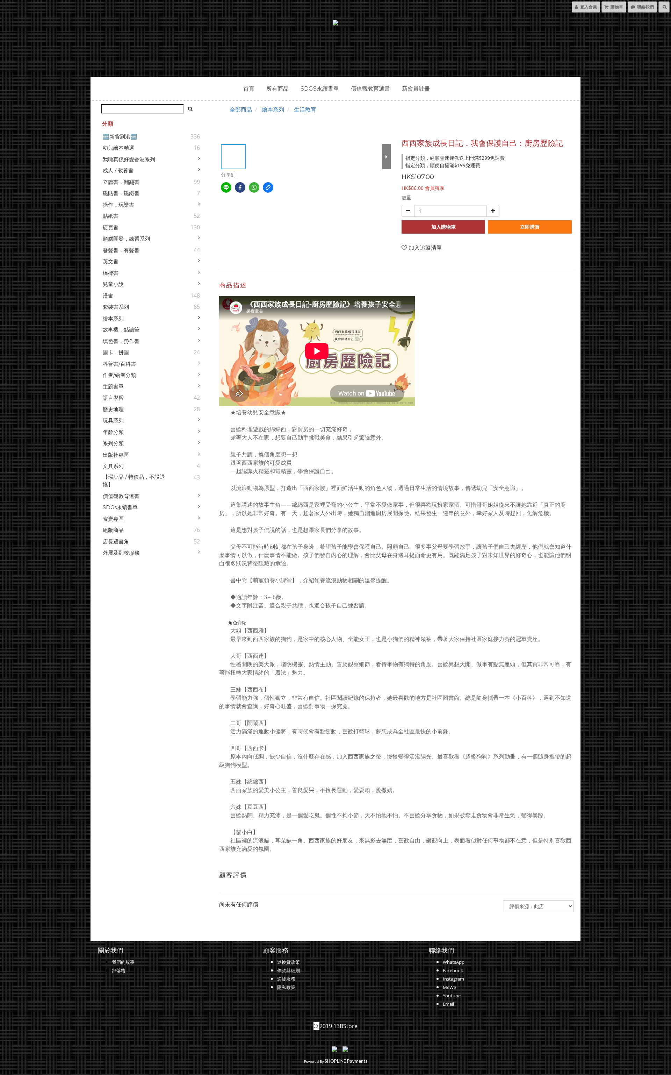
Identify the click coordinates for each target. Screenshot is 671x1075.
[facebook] (240, 187)
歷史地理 (113, 409)
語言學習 (113, 397)
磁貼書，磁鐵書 (121, 193)
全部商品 (241, 109)
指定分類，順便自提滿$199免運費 (442, 165)
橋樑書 (110, 273)
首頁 (248, 88)
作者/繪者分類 (119, 375)
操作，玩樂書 (118, 204)
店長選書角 (116, 541)
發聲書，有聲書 (121, 250)
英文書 (110, 261)
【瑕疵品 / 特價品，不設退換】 (134, 481)
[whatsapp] (254, 187)
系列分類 (113, 443)
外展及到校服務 (121, 552)
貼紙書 (110, 216)
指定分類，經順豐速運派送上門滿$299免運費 (455, 158)
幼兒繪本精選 (118, 147)
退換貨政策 (288, 962)
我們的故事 (123, 962)
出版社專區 (116, 454)
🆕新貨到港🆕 (120, 136)
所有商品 (277, 88)
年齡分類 (113, 432)
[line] (226, 187)
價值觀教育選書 (370, 88)
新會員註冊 (416, 88)
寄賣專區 (113, 518)
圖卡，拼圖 (116, 352)
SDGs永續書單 (320, 88)
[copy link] (268, 187)
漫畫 (108, 295)
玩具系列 (113, 420)
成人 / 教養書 (118, 170)
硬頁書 (110, 227)
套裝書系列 (116, 307)
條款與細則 (288, 970)
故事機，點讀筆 (121, 329)
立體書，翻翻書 (121, 182)
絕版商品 (113, 530)
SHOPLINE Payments (346, 1061)
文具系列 (113, 466)
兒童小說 (113, 284)
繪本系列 (113, 318)
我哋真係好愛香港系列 (129, 159)
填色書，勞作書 (121, 341)
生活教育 (305, 109)
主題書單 (113, 386)
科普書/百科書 (119, 364)
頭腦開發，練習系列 (126, 238)
